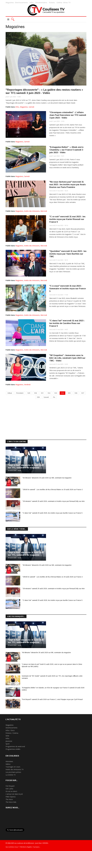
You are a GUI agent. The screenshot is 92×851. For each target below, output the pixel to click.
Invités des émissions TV (14, 769)
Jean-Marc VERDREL (41, 843)
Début (10, 393)
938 (38, 397)
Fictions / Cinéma (12, 733)
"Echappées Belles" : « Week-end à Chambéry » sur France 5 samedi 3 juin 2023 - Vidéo (66, 150)
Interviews (9, 761)
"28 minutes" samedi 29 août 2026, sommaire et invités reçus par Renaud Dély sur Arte (53, 501)
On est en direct (11, 791)
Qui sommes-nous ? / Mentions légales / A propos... (23, 847)
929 (28, 393)
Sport (8, 744)
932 (49, 393)
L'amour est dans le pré (14, 794)
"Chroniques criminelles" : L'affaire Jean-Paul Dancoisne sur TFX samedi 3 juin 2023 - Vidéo (67, 115)
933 (55, 393)
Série (7, 736)
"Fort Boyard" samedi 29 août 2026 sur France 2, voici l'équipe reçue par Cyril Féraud (52, 699)
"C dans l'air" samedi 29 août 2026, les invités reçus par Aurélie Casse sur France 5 (52, 513)
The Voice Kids (11, 802)
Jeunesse (9, 741)
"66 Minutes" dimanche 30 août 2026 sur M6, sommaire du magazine (46, 478)
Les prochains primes (13, 772)
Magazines (10, 2)
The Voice (9, 799)
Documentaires (41, 2)
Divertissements (21, 2)
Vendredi (27, 384)
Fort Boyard (10, 786)
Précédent (19, 393)
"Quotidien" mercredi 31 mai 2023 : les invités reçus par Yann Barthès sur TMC (67, 254)
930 (35, 393)
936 (76, 393)
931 (42, 393)
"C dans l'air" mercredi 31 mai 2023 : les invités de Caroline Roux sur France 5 (67, 323)
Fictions (52, 2)
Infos (32, 2)
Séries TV (66, 2)
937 (82, 393)
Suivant (46, 397)
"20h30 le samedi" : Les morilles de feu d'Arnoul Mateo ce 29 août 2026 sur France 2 (52, 489)
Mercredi (44, 211)
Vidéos (8, 764)
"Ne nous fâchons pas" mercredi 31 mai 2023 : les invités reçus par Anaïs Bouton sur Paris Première (67, 184)
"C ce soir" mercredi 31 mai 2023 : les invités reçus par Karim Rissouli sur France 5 (67, 219)
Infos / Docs (10, 730)
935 (69, 393)
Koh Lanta (9, 789)
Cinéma (59, 2)
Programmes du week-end (15, 746)
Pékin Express (11, 797)
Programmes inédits (13, 749)
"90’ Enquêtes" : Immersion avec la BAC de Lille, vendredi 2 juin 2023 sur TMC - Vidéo (67, 358)
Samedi (31, 107)
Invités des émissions (32, 211)
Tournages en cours (13, 767)
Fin (54, 397)
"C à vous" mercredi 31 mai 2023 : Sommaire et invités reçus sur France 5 (67, 288)
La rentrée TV (10, 775)
